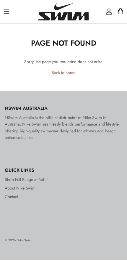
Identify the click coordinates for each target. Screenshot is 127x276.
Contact (11, 197)
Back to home (63, 73)
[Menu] (6, 11)
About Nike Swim (20, 188)
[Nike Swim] (63, 11)
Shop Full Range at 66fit (25, 179)
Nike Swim (24, 240)
